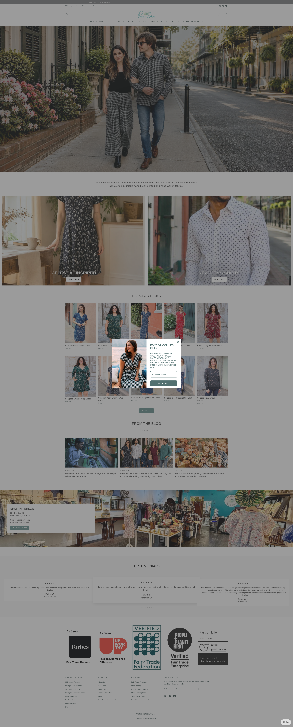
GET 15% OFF (164, 382)
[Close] (178, 343)
